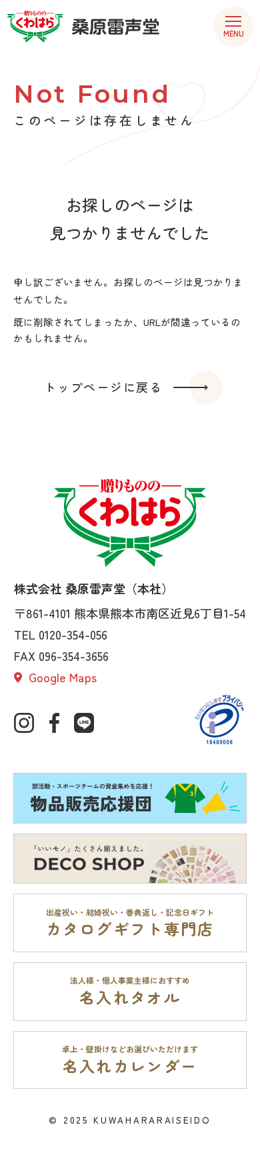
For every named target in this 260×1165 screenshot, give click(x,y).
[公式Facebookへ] (54, 723)
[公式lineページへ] (84, 723)
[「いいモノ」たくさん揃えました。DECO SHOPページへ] (130, 859)
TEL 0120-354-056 (60, 634)
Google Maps (61, 677)
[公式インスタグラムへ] (24, 723)
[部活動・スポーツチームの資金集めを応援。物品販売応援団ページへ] (130, 798)
